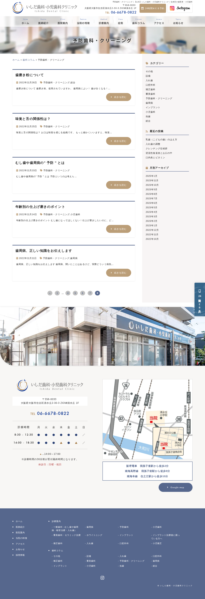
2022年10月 (152, 239)
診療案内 (104, 21)
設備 (148, 76)
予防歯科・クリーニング (56, 82)
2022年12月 (152, 230)
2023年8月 (151, 194)
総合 (73, 82)
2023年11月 (152, 180)
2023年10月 (152, 185)
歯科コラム (138, 21)
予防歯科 (124, 527)
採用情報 (20, 555)
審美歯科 (150, 94)
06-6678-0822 (49, 413)
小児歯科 (75, 214)
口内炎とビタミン (155, 157)
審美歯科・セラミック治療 (67, 535)
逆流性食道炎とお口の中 (159, 153)
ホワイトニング (94, 535)
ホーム (25, 21)
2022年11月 (152, 234)
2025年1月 (151, 176)
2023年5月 (151, 207)
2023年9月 (151, 189)
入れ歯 (149, 80)
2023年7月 (151, 198)
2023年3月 (151, 216)
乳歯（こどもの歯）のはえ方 (161, 139)
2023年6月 (151, 203)
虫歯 (148, 116)
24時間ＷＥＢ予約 (154, 8)
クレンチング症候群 (156, 148)
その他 (149, 71)
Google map (177, 487)
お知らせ (178, 21)
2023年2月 (151, 221)
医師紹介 (43, 21)
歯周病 (73, 258)
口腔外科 (150, 85)
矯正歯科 (150, 89)
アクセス (159, 21)
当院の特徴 (83, 21)
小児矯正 (157, 543)
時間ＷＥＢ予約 (199, 302)
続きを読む (120, 97)
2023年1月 (151, 225)
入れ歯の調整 (153, 144)
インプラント (153, 107)
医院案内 (63, 21)
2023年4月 (151, 212)
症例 (120, 21)
